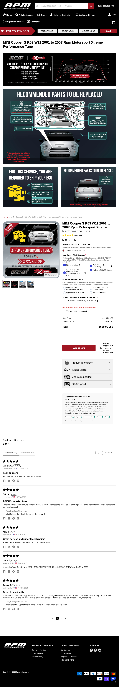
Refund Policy (37, 657)
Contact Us (35, 22)
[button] (68, 235)
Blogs (43, 15)
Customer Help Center (62, 15)
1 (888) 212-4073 (107, 6)
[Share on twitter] (9, 481)
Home (9, 15)
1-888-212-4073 (67, 660)
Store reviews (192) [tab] (27, 453)
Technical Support (26, 15)
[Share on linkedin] (18, 481)
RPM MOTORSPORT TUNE (76, 244)
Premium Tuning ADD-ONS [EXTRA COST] (81, 297)
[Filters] (98, 453)
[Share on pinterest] (13, 480)
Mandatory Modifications (74, 255)
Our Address (66, 653)
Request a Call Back (14, 22)
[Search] (91, 6)
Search (108, 31)
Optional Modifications (73, 279)
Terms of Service (39, 650)
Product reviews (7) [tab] (11, 453)
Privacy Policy (37, 653)
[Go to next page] (66, 618)
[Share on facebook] (4, 481)
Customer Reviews (87, 15)
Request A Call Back (69, 657)
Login (114, 14)
